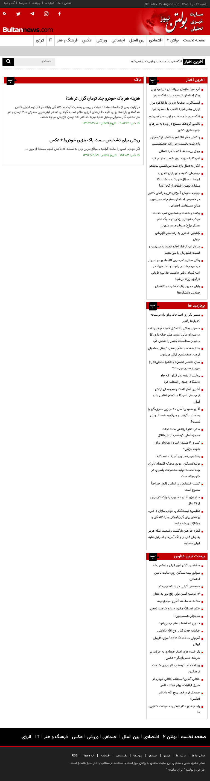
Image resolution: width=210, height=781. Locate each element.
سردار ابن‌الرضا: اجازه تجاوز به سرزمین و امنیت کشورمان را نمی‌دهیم (174, 249)
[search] (8, 62)
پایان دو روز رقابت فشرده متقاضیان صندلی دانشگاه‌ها (177, 289)
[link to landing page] (180, 21)
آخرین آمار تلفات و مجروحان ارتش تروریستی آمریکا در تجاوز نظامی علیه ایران (176, 395)
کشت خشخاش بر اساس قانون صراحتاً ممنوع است (175, 486)
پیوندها (36, 3)
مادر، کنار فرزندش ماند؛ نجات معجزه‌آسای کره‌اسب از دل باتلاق (179, 432)
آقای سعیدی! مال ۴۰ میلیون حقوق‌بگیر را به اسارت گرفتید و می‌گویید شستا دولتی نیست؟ (174, 415)
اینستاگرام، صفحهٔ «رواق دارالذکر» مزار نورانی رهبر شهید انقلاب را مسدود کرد (175, 106)
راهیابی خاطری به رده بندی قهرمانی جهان (177, 236)
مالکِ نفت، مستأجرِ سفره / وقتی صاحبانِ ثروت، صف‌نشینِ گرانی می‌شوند (174, 351)
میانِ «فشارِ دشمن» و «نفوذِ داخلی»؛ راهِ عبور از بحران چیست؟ (174, 365)
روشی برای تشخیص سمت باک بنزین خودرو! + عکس (94, 140)
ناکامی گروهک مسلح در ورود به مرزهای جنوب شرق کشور (174, 127)
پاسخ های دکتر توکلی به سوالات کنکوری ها (174, 709)
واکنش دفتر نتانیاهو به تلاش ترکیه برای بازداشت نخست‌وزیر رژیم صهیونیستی (175, 140)
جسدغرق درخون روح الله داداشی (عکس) (179, 695)
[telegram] (32, 14)
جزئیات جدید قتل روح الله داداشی (178, 630)
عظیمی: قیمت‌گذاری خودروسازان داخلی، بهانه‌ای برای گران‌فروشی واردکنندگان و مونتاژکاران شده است (174, 517)
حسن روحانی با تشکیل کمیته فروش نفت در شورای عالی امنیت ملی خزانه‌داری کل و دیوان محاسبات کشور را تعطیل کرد (174, 334)
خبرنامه (23, 3)
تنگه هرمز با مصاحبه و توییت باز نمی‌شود (174, 116)
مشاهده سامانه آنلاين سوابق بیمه (178, 601)
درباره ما (49, 3)
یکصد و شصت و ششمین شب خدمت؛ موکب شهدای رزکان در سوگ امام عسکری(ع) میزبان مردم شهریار (175, 219)
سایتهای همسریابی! (187, 616)
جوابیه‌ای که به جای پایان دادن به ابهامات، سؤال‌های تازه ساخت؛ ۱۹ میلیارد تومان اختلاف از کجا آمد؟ (178, 179)
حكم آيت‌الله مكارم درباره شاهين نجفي (175, 608)
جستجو (152, 755)
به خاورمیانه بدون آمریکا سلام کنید (178, 456)
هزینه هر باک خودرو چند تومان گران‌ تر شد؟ (103, 98)
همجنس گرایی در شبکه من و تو (179, 586)
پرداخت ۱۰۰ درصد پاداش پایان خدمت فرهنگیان (176, 668)
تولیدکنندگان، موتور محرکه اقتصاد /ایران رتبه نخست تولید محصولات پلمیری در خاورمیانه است (174, 470)
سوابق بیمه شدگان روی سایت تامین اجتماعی (177, 576)
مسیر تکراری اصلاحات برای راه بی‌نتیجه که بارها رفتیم (175, 318)
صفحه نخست (194, 40)
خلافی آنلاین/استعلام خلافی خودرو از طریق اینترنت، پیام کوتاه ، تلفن (176, 682)
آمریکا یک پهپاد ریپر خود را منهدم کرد (176, 158)
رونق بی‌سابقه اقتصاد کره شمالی (179, 151)
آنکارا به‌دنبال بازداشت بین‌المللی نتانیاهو (174, 165)
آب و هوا (9, 3)
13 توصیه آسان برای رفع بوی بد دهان (176, 593)
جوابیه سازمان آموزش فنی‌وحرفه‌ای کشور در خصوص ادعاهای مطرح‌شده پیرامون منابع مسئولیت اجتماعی (174, 199)
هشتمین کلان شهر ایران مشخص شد (176, 565)
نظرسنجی (121, 755)
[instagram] (46, 14)
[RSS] (6, 14)
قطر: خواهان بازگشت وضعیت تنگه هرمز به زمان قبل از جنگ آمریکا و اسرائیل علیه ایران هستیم (174, 537)
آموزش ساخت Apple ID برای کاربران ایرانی (176, 641)
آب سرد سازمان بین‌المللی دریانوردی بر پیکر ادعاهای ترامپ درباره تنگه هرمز (175, 92)
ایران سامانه (175, 769)
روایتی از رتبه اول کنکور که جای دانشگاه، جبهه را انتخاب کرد (180, 378)
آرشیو (167, 755)
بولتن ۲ (173, 40)
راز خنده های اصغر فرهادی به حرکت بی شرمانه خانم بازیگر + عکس (174, 654)
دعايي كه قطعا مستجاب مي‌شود (179, 623)
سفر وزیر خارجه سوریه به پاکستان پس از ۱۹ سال (175, 500)
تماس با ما (64, 3)
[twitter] (18, 14)
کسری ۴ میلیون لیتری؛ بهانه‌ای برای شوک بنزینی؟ (177, 445)
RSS (75, 755)
